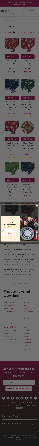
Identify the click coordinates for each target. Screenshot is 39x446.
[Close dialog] (37, 206)
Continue (10, 233)
